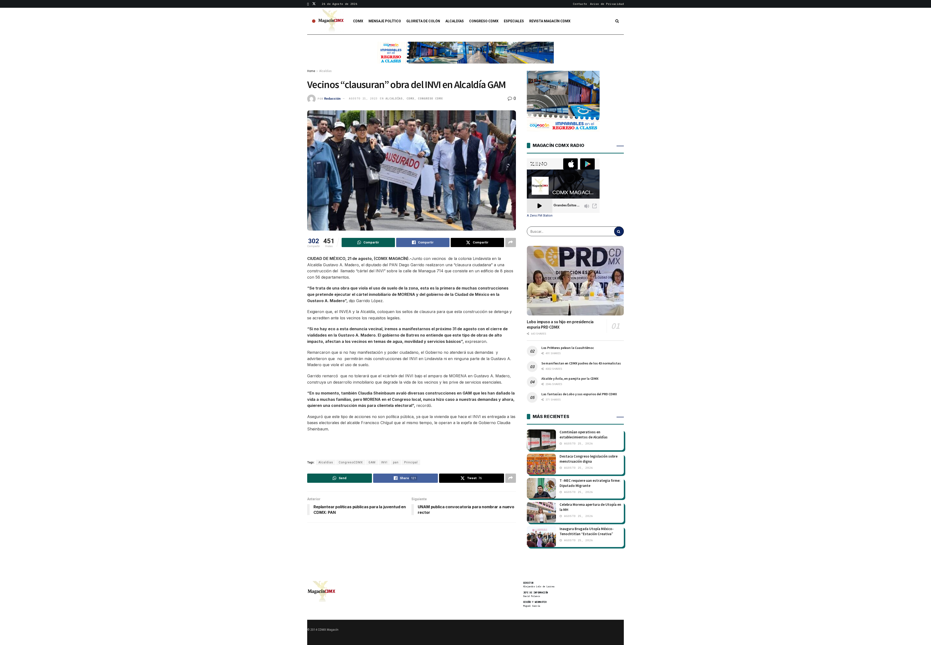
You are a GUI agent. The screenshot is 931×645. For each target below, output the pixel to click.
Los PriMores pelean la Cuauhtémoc (567, 348)
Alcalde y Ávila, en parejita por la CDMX (570, 378)
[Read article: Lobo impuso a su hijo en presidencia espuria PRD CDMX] (575, 280)
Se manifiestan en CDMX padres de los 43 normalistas (581, 363)
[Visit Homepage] (331, 21)
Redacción (332, 98)
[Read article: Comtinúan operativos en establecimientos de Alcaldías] (541, 439)
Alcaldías (454, 21)
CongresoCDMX (351, 462)
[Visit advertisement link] (465, 56)
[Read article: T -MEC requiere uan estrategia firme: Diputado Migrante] (541, 488)
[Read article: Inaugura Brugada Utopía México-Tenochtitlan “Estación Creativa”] (541, 536)
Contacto (580, 4)
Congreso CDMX (483, 21)
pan (396, 462)
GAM (372, 462)
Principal (411, 462)
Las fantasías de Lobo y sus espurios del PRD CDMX (579, 394)
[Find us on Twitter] (314, 4)
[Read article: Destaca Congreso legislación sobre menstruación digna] (541, 464)
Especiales (514, 21)
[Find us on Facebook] (308, 4)
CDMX (358, 21)
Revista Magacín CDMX (549, 21)
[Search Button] (617, 21)
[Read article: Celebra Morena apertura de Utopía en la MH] (541, 512)
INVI (384, 462)
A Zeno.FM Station (540, 215)
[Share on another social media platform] (510, 242)
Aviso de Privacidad (607, 4)
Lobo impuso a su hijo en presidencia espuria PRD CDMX (560, 324)
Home (311, 71)
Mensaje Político (385, 21)
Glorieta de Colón (423, 21)
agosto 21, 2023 (363, 98)
